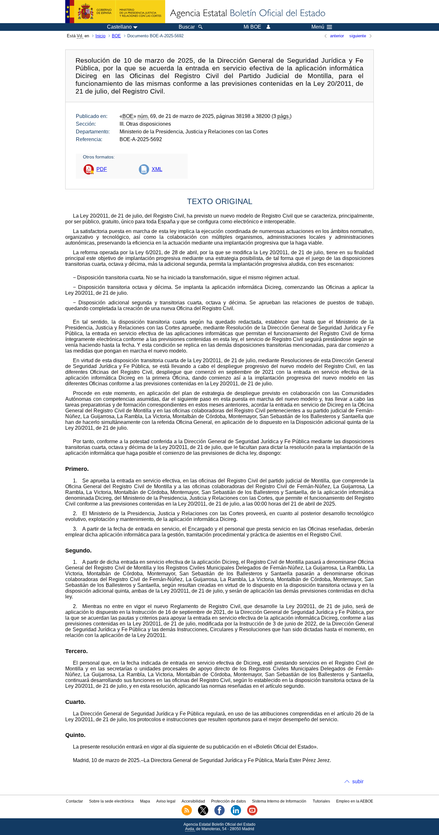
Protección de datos (228, 801)
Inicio (100, 35)
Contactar (74, 801)
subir (357, 781)
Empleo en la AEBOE (354, 801)
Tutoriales (321, 801)
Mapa (145, 801)
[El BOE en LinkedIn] (236, 814)
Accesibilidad (193, 801)
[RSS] (187, 814)
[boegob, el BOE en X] (203, 814)
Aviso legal (165, 801)
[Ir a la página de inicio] (247, 13)
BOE (116, 35)
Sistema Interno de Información (279, 801)
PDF (101, 169)
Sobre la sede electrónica (111, 801)
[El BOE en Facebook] (219, 814)
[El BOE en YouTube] (252, 814)
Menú (317, 27)
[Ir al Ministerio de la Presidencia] (115, 11)
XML (157, 169)
